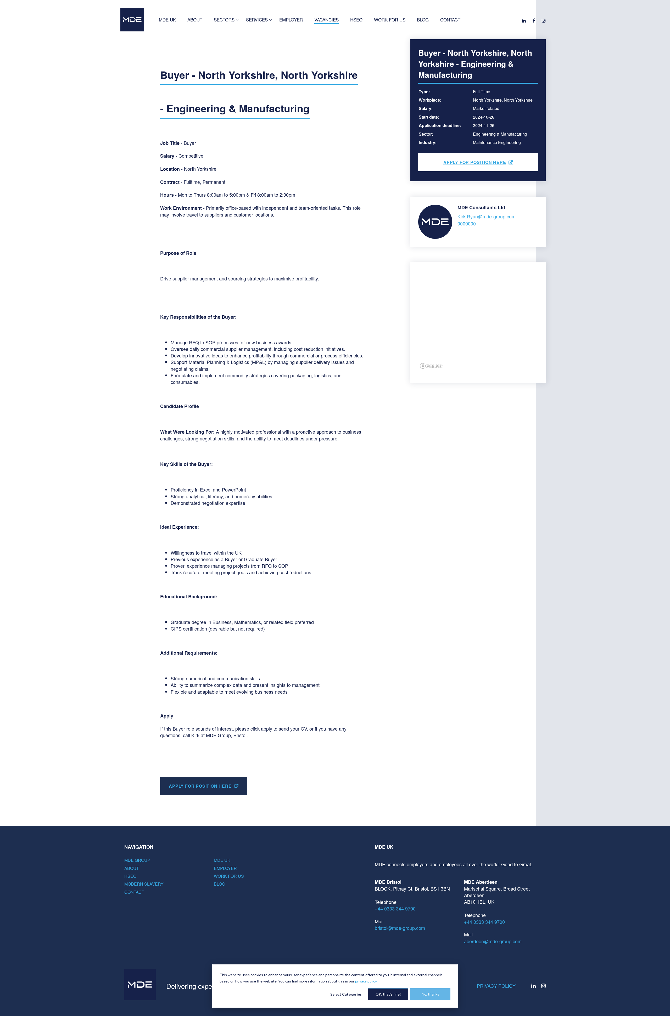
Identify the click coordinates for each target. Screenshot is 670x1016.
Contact (134, 892)
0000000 (466, 223)
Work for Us (229, 876)
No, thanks (430, 994)
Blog (219, 884)
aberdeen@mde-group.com (493, 941)
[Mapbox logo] (431, 368)
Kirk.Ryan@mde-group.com (486, 216)
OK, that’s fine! (388, 994)
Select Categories (346, 994)
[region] (478, 322)
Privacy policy (496, 985)
